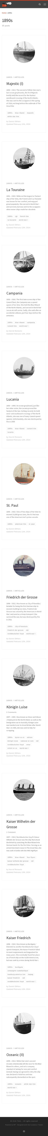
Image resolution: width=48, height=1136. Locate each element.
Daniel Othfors (15, 121)
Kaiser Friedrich (18, 937)
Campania (14, 293)
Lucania (12, 399)
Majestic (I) (14, 83)
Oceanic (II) (15, 1054)
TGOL (19, 1121)
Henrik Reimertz (15, 331)
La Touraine (15, 189)
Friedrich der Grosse (21, 597)
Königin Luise (16, 707)
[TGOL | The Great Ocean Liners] (7, 4)
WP (15, 1125)
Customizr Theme (36, 1125)
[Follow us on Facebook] (24, 1131)
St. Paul (12, 505)
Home (4, 13)
